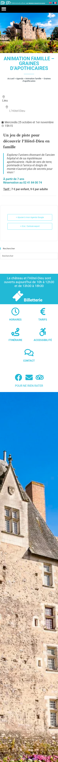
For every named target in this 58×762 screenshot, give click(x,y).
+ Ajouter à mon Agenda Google (30, 217)
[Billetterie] (17, 295)
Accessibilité (43, 340)
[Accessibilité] (43, 332)
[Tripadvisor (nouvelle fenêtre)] (39, 377)
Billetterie (33, 300)
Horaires (15, 319)
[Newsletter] (29, 377)
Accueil (10, 78)
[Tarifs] (43, 311)
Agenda (19, 78)
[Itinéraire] (15, 332)
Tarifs (42, 319)
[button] (4, 9)
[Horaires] (15, 311)
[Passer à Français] (54, 2)
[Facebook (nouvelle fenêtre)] (18, 377)
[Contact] (29, 353)
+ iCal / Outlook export (30, 226)
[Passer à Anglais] (50, 2)
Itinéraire (15, 340)
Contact (29, 360)
